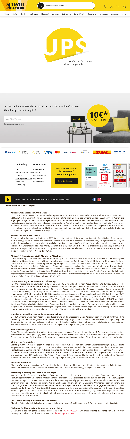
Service (18, 175)
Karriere (36, 172)
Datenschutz (38, 181)
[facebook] (94, 199)
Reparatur (19, 181)
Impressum (38, 178)
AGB (17, 169)
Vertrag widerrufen (23, 178)
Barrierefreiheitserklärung (38, 199)
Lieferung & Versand (24, 172)
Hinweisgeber (20, 199)
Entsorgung (20, 184)
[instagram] (99, 199)
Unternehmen (39, 169)
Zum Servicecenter (66, 181)
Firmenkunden (39, 175)
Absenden (77, 119)
